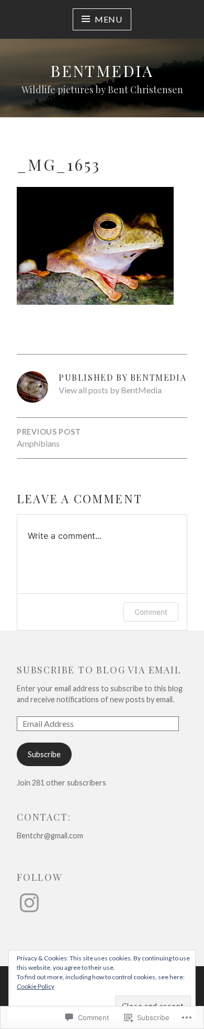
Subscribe (44, 754)
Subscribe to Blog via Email (99, 669)
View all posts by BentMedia (110, 390)
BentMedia (102, 70)
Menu (108, 19)
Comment (150, 611)
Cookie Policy (35, 986)
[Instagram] (29, 902)
